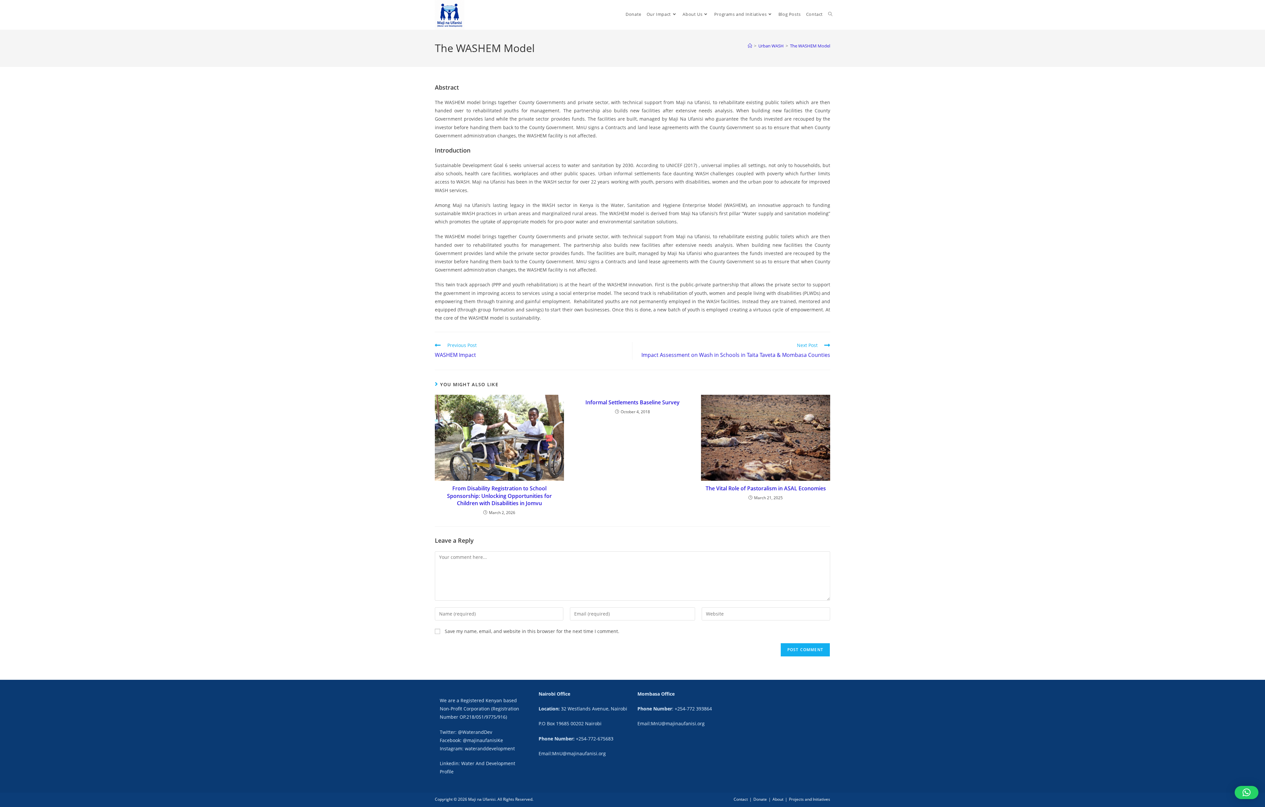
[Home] (750, 46)
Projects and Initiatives (809, 799)
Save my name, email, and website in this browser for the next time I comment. (532, 631)
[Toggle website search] (830, 14)
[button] (1246, 792)
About (778, 799)
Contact (741, 799)
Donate (760, 799)
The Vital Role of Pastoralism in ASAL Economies (766, 488)
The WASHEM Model (810, 46)
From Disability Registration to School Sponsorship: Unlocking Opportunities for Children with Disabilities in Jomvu (499, 496)
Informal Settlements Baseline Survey (632, 402)
